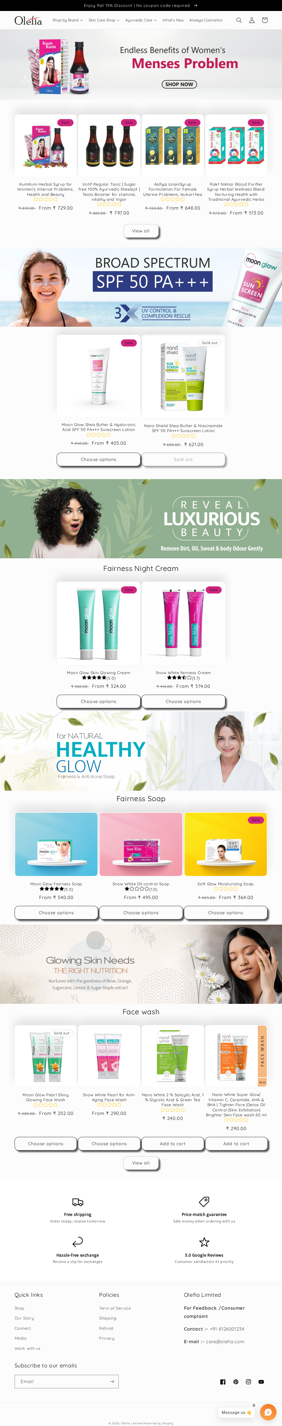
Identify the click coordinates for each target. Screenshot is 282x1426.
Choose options (98, 459)
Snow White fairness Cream (183, 672)
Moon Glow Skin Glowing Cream (98, 672)
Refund (106, 1328)
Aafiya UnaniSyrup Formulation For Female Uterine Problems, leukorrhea (172, 189)
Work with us (28, 1348)
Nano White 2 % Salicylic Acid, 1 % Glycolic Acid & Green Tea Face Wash (173, 1100)
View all (141, 230)
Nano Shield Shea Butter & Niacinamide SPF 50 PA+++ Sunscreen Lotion (183, 428)
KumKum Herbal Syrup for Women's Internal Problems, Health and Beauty (45, 189)
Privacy (106, 1338)
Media (21, 1338)
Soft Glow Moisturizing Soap (225, 883)
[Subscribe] (111, 1381)
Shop (20, 1308)
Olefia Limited (131, 1423)
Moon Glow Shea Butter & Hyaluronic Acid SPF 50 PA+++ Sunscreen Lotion (98, 427)
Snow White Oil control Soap (141, 883)
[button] (239, 20)
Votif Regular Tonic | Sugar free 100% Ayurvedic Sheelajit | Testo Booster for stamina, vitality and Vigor (109, 192)
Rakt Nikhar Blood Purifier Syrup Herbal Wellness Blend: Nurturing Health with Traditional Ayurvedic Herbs (236, 192)
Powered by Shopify (158, 1423)
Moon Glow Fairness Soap (56, 883)
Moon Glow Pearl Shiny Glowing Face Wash (46, 1097)
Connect (23, 1328)
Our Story (24, 1318)
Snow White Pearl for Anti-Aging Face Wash (109, 1097)
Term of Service (115, 1308)
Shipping (107, 1318)
